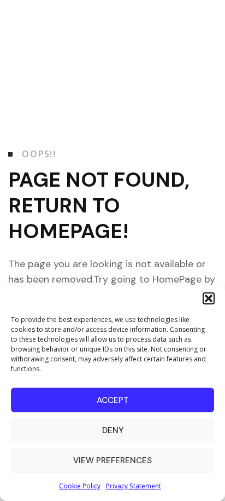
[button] (208, 298)
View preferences (112, 460)
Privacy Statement (133, 486)
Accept (113, 400)
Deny (112, 430)
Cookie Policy (79, 486)
